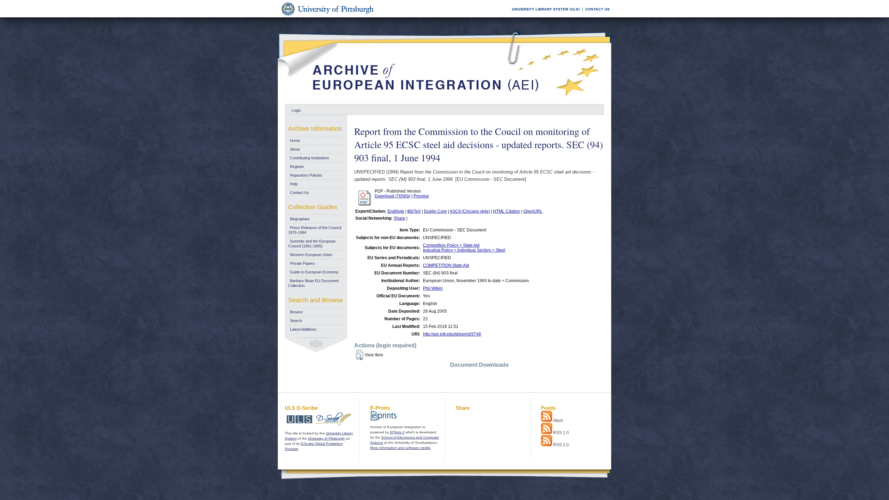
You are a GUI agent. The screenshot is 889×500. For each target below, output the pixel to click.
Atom (558, 420)
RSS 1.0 (561, 432)
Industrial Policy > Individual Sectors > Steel (464, 250)
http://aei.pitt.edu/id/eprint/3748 (452, 334)
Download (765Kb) (392, 196)
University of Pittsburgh (326, 438)
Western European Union (311, 255)
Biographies (300, 219)
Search (296, 321)
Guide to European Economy (314, 272)
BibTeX (414, 211)
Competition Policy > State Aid (451, 245)
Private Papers (302, 263)
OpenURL (532, 211)
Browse (296, 312)
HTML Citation (506, 211)
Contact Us (299, 192)
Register (297, 166)
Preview (421, 196)
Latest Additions (303, 329)
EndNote (396, 211)
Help (294, 184)
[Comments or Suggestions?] (596, 16)
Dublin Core (435, 211)
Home (295, 140)
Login (296, 110)
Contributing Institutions (309, 158)
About (295, 149)
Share (399, 218)
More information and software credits (400, 448)
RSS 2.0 (561, 444)
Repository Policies (306, 175)
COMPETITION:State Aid (446, 265)
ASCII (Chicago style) (470, 211)
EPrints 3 (397, 432)
